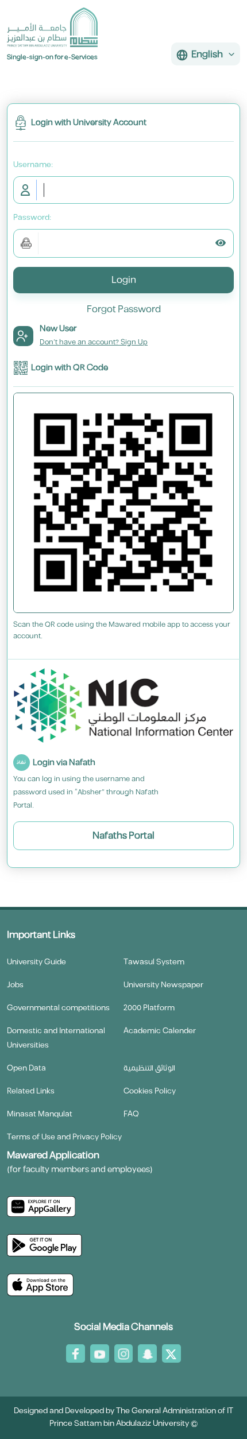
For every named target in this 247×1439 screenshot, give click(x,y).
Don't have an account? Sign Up (94, 342)
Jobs (15, 985)
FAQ (131, 1114)
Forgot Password (124, 309)
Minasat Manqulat (39, 1114)
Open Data (26, 1068)
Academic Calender (160, 1031)
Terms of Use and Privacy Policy (64, 1137)
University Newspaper (163, 985)
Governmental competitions (58, 1008)
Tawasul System (154, 962)
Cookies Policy (150, 1091)
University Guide (36, 962)
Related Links (31, 1091)
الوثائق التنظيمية (149, 1068)
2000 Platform (149, 1008)
